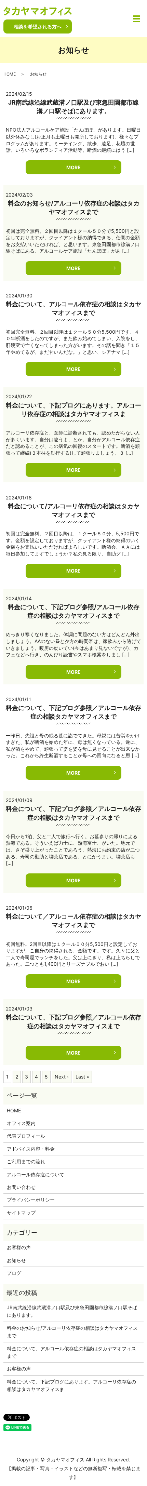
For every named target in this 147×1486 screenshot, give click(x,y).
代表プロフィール (26, 1136)
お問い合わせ (21, 1187)
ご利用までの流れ (26, 1161)
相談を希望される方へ (38, 26)
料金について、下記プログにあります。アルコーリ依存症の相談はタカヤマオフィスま (71, 1385)
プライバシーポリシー (31, 1200)
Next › (62, 1077)
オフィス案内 (21, 1123)
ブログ (14, 1273)
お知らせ (16, 1260)
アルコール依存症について (35, 1174)
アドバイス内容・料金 (31, 1149)
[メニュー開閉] (136, 18)
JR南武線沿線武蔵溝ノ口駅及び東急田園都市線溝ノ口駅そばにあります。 (72, 1311)
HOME (9, 74)
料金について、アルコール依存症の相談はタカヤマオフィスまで (71, 1352)
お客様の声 (19, 1247)
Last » (82, 1077)
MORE (73, 167)
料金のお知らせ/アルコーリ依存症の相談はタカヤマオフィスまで (72, 1331)
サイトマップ (21, 1213)
